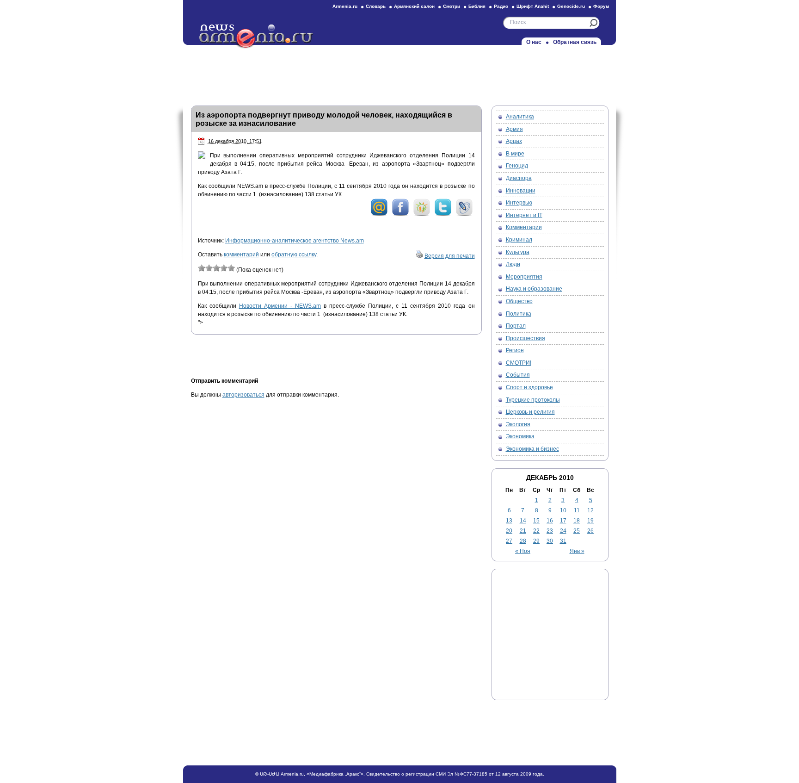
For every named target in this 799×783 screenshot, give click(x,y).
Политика (518, 314)
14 (523, 520)
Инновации (520, 190)
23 (550, 531)
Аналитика (520, 116)
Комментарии (524, 227)
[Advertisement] (399, 72)
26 (590, 531)
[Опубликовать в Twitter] (443, 214)
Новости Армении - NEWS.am (280, 306)
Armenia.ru (344, 6)
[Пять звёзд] (231, 268)
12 (590, 510)
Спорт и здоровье (529, 387)
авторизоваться (243, 395)
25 (576, 531)
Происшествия (525, 338)
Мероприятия (524, 276)
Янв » (577, 551)
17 (563, 520)
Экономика (520, 436)
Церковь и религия (530, 412)
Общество (519, 301)
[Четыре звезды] (223, 268)
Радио (501, 6)
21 (523, 531)
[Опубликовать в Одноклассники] (421, 214)
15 (536, 520)
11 (577, 510)
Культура (517, 252)
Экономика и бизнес (532, 449)
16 (550, 520)
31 (563, 541)
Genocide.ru (571, 6)
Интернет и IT (524, 215)
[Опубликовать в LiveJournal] (464, 214)
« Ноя (522, 551)
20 (509, 531)
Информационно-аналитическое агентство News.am (294, 240)
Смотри (451, 6)
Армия (514, 129)
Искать (593, 23)
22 (536, 531)
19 (590, 520)
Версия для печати (449, 256)
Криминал (519, 239)
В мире (515, 153)
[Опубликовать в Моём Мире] (379, 214)
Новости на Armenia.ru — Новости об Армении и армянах (256, 36)
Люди (513, 264)
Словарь (376, 6)
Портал (516, 326)
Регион (515, 350)
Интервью (519, 202)
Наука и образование (534, 289)
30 (550, 541)
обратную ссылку (293, 254)
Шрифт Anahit (532, 6)
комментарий (241, 254)
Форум (601, 6)
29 (536, 541)
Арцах (514, 141)
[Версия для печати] (419, 256)
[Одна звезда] (201, 268)
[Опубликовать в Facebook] (400, 214)
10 (563, 510)
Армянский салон (414, 6)
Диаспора (519, 178)
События (518, 375)
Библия (477, 6)
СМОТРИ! (518, 363)
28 (523, 541)
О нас (533, 42)
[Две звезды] (209, 268)
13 (509, 520)
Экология (518, 424)
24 (563, 531)
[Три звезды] (216, 268)
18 (576, 520)
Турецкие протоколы (533, 400)
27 (509, 541)
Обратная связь (574, 42)
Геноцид (517, 165)
